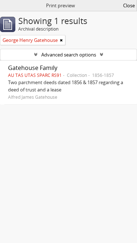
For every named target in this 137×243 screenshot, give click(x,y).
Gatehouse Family (32, 68)
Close (129, 5)
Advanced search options (68, 54)
